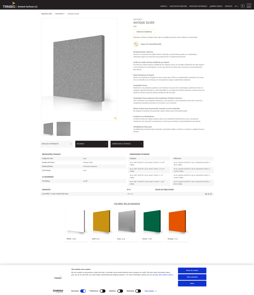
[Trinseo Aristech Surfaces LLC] (19, 5)
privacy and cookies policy (163, 275)
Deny (192, 283)
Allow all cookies (192, 270)
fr (211, 194)
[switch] (102, 291)
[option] (79, 69)
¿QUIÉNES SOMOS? (215, 6)
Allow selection (192, 277)
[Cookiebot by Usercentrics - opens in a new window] (58, 291)
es (208, 194)
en (206, 194)
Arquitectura (46, 14)
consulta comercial (144, 32)
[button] (242, 5)
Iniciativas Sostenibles (198, 6)
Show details (149, 291)
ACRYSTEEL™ (59, 14)
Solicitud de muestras (178, 6)
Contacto (228, 6)
